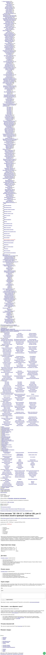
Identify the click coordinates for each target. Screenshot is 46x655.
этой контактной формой (34, 602)
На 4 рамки (9, 108)
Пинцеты (9, 97)
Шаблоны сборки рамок (9, 35)
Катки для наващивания (9, 45)
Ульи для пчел (5, 14)
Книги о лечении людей (9, 302)
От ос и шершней (9, 73)
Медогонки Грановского (7, 388)
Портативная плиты (9, 181)
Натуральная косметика (8, 319)
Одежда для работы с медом (9, 160)
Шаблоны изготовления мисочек (9, 103)
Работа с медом (6, 149)
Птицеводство (5, 478)
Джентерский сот (9, 83)
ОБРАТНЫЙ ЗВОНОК (4, 329)
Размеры (4, 649)
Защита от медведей (9, 68)
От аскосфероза (9, 53)
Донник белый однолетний (9, 271)
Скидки (4, 643)
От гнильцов (8, 54)
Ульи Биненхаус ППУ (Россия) (9, 16)
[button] (44, 653)
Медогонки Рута (9, 115)
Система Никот (9, 100)
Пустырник (9, 281)
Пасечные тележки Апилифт (8, 182)
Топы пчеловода (9, 11)
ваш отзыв (20, 626)
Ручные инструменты (9, 256)
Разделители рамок (9, 49)
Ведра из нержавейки (9, 151)
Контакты (4, 637)
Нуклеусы (9, 93)
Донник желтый (9, 272)
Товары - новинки (5, 487)
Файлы (32, 476)
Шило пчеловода (9, 146)
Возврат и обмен (6, 642)
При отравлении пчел (9, 65)
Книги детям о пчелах (9, 304)
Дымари (8, 137)
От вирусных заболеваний (9, 51)
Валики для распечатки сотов (9, 135)
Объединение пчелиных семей (9, 78)
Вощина (8, 31)
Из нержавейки (20, 389)
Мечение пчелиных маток (9, 91)
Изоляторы (9, 84)
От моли (9, 70)
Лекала (9, 42)
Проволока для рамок (9, 37)
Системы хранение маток (9, 101)
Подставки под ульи (9, 25)
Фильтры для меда (8, 152)
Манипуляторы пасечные (9, 192)
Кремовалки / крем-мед (8, 168)
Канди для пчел (9, 63)
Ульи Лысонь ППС (8, 17)
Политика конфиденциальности (9, 647)
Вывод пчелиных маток (7, 82)
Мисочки (9, 92)
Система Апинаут (9, 99)
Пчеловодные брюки (9, 8)
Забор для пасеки (9, 201)
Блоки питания (9, 196)
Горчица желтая (9, 268)
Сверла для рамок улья (9, 40)
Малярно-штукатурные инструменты (10, 261)
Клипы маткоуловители (8, 88)
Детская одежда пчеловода (9, 13)
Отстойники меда (9, 157)
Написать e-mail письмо (5, 489)
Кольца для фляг (9, 165)
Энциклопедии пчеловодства (9, 298)
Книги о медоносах (9, 300)
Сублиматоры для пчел (9, 66)
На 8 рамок (9, 110)
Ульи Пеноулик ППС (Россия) (9, 15)
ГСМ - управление (9, 195)
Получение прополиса (9, 176)
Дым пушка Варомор (9, 77)
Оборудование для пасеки (8, 178)
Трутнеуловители (9, 102)
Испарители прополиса (9, 177)
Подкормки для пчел (9, 64)
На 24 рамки (9, 113)
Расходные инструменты (9, 257)
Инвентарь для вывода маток (9, 85)
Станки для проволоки (9, 33)
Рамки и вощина (6, 30)
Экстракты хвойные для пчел (9, 67)
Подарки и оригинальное (9, 305)
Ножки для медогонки (9, 131)
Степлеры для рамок (9, 46)
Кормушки (7, 479)
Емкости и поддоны (9, 161)
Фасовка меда (9, 158)
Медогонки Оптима (9, 128)
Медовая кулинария (9, 294)
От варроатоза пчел (9, 52)
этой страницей (15, 612)
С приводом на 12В (32, 385)
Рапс (9, 282)
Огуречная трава (9, 280)
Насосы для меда (9, 162)
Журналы (9, 301)
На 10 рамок (9, 111)
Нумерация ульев (9, 24)
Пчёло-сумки (9, 167)
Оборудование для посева (9, 265)
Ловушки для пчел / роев (9, 184)
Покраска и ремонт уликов (9, 27)
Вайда (9, 266)
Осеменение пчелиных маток (9, 96)
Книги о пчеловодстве (9, 299)
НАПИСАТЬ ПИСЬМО (26, 330)
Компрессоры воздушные (9, 197)
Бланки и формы (9, 303)
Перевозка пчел (9, 194)
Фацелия (9, 286)
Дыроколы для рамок (9, 39)
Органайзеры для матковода (9, 94)
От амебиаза (9, 59)
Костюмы (9, 3)
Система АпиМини (9, 98)
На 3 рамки (9, 107)
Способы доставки (4, 557)
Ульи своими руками (9, 22)
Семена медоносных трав (7, 264)
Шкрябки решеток (9, 147)
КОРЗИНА (11, 330)
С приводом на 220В (7, 386)
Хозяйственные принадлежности (9, 259)
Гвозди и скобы (9, 44)
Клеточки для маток (9, 87)
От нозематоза (9, 56)
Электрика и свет (9, 262)
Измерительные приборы (9, 163)
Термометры (9, 198)
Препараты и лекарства (32, 479)
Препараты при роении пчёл (8, 61)
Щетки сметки (9, 148)
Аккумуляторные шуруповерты (9, 202)
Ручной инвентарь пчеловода (8, 134)
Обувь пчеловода (9, 6)
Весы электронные (9, 154)
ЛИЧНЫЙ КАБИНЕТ (4, 330)
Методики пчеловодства (9, 295)
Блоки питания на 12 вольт (27, 510)
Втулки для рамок (8, 38)
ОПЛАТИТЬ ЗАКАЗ (18, 330)
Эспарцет (9, 287)
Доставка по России (6, 646)
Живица (32, 481)
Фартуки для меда (9, 12)
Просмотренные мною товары (7, 486)
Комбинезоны (9, 2)
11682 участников (10, 502)
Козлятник (9, 276)
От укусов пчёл (9, 75)
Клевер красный (9, 275)
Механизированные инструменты (9, 255)
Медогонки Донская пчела (20, 388)
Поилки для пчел (9, 185)
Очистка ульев (9, 143)
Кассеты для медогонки (9, 129)
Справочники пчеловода (9, 297)
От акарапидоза (9, 58)
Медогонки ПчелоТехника (33, 388)
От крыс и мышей (8, 69)
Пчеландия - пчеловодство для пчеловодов (17, 498)
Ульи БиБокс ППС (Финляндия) (9, 18)
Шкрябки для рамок (9, 41)
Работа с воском (9, 171)
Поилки (19, 479)
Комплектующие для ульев (9, 23)
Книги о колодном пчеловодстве (9, 291)
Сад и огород (8, 263)
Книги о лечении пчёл (9, 292)
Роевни (9, 186)
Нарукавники (9, 5)
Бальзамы (7, 481)
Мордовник (9, 279)
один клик (18, 618)
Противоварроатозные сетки (8, 74)
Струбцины (9, 200)
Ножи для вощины (9, 36)
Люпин (9, 277)
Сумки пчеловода (9, 10)
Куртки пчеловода (8, 4)
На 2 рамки (9, 106)
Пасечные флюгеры (9, 180)
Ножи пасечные (9, 141)
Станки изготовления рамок (9, 34)
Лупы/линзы (9, 90)
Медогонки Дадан (8, 114)
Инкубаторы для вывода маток (9, 86)
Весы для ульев (9, 28)
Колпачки (9, 89)
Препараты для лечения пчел (8, 50)
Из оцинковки (9, 127)
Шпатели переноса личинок (9, 104)
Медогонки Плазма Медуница (32, 386)
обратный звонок (21, 617)
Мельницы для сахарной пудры (9, 193)
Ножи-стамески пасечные (9, 142)
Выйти (4, 651)
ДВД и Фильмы (9, 289)
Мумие (9, 318)
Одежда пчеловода (6, 1)
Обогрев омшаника (9, 187)
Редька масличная (9, 284)
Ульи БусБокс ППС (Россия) (9, 20)
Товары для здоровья (7, 480)
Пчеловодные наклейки (9, 296)
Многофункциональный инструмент (10, 139)
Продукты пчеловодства (8, 322)
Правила (4, 638)
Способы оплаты (4, 571)
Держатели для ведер (9, 169)
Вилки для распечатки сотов (8, 136)
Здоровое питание (8, 317)
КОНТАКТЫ (12, 329)
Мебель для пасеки (9, 191)
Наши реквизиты (3, 492)
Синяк (9, 285)
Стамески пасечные (9, 145)
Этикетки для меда (9, 155)
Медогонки (5, 105)
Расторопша (9, 283)
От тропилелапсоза (9, 57)
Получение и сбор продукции (8, 170)
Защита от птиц (9, 76)
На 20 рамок (9, 112)
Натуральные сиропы (9, 321)
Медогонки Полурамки (19, 385)
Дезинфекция (9, 62)
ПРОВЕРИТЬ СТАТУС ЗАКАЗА (6, 331)
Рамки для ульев (9, 32)
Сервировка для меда (9, 172)
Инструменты (5, 254)
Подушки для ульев (9, 29)
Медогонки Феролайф (7, 389)
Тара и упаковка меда (9, 150)
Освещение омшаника (9, 190)
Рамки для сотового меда (9, 173)
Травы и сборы (9, 323)
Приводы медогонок (9, 132)
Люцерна (9, 278)
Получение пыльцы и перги (9, 175)
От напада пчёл (9, 72)
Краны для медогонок (9, 130)
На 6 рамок (9, 109)
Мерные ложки (9, 166)
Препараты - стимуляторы (9, 55)
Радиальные (20, 386)
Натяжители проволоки (8, 47)
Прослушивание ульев (9, 189)
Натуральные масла (9, 320)
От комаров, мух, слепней (9, 80)
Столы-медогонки (9, 133)
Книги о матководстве (9, 293)
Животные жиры (7, 482)
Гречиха (9, 269)
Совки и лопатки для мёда (9, 144)
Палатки (9, 188)
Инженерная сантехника (9, 258)
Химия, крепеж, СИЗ (9, 260)
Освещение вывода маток (9, 95)
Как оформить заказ (6, 641)
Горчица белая (9, 267)
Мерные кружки (9, 164)
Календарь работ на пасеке (9, 290)
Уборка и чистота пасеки (9, 199)
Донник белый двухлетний (9, 270)
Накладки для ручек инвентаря (9, 140)
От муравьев (9, 71)
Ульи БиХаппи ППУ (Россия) (9, 19)
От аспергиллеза (9, 60)
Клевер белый (9, 274)
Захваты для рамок (9, 138)
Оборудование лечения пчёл (8, 81)
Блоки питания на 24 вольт (9, 240)
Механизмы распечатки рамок (9, 159)
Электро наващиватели (8, 43)
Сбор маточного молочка (9, 174)
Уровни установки (9, 26)
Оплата (4, 639)
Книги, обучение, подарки (8, 288)
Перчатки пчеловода (9, 7)
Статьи (4, 650)
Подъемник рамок (9, 48)
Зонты (9, 179)
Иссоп (9, 273)
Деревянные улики (9, 21)
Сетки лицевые (9, 9)
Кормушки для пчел (9, 183)
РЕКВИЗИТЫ (16, 331)
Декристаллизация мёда (9, 156)
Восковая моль (20, 481)
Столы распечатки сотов (9, 153)
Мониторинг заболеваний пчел (9, 79)
